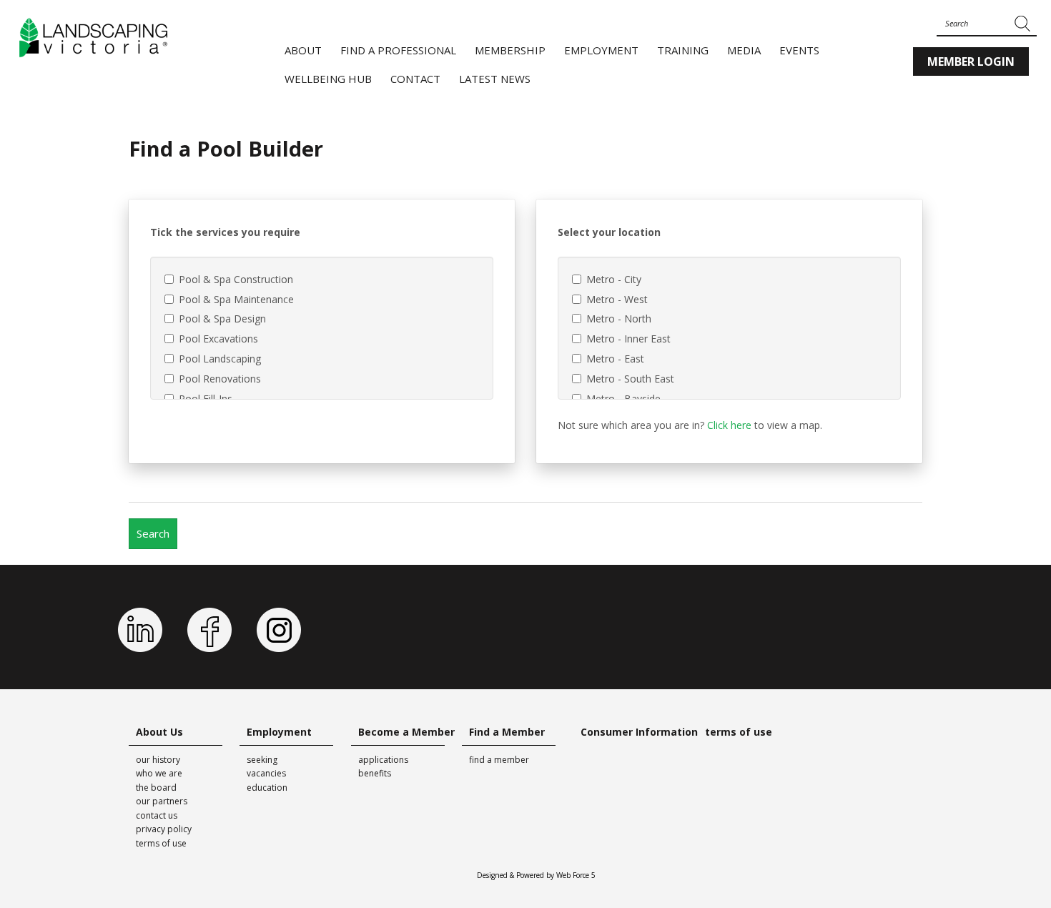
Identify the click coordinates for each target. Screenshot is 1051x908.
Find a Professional (398, 50)
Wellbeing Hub (328, 78)
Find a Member (507, 732)
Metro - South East (630, 378)
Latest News (495, 78)
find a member (499, 760)
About (303, 50)
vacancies (266, 773)
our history (158, 760)
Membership (510, 50)
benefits (374, 773)
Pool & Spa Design (222, 318)
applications (383, 760)
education (267, 787)
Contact (415, 78)
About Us (159, 732)
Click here (729, 425)
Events (799, 50)
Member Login (971, 61)
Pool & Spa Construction (236, 279)
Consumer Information (639, 732)
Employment (601, 50)
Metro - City (613, 279)
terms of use (161, 843)
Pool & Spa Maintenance (236, 298)
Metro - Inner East (628, 338)
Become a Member (406, 732)
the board (156, 787)
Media (744, 50)
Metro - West (617, 298)
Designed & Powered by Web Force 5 (536, 875)
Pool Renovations (220, 378)
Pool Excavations (218, 338)
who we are (159, 773)
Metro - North (618, 318)
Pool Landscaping (220, 358)
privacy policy (164, 829)
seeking (262, 760)
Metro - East (615, 358)
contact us (156, 815)
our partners (161, 801)
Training (683, 50)
